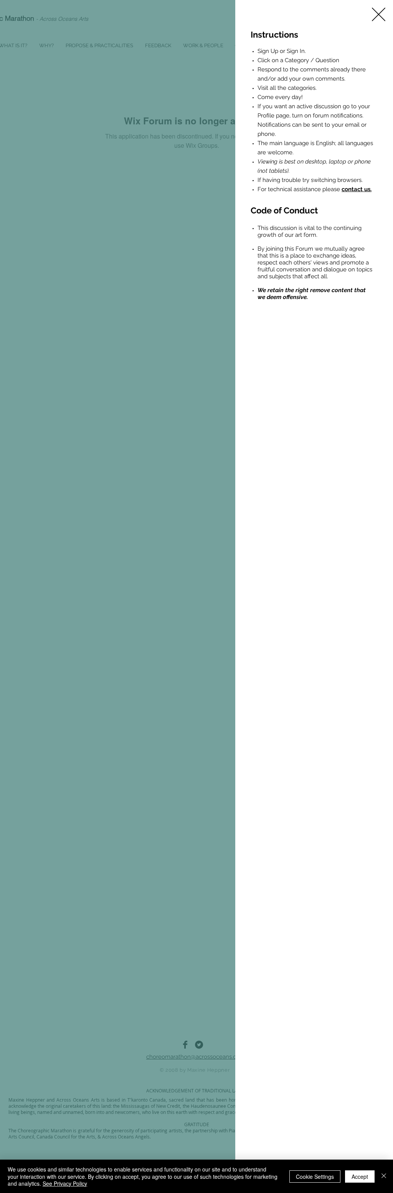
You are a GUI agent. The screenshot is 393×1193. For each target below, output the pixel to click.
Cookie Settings (315, 1176)
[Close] (383, 1176)
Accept (360, 1176)
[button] (378, 14)
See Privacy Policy (65, 1183)
